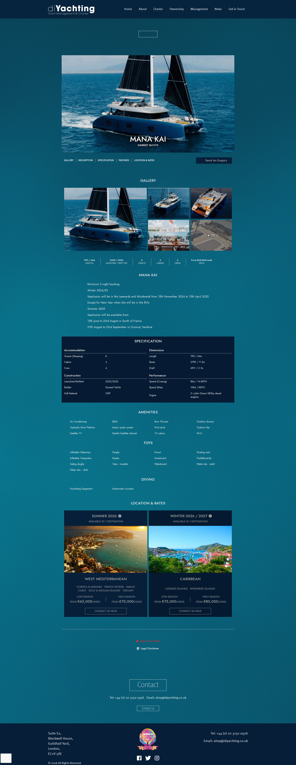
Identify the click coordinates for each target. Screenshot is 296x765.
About (143, 9)
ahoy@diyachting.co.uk (170, 697)
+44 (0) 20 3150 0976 (129, 697)
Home (128, 9)
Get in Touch (237, 9)
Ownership (177, 9)
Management (199, 9)
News (218, 9)
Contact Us (148, 708)
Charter (158, 9)
